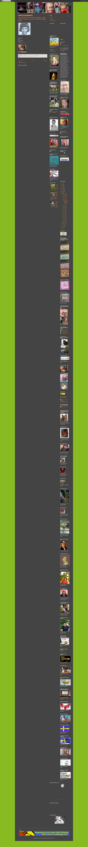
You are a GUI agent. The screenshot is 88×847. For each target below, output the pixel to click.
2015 (62, 185)
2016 (62, 184)
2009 (62, 228)
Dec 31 (64, 195)
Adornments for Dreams (30, 5)
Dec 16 (64, 212)
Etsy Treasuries (53, 20)
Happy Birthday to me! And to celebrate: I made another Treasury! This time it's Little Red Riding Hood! (32, 19)
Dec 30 (64, 196)
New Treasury (34, 56)
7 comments (29, 55)
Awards (52, 18)
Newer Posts (20, 60)
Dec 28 (64, 199)
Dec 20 (64, 209)
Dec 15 (64, 213)
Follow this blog (64, 159)
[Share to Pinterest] (37, 55)
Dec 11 (64, 214)
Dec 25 (64, 206)
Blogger (53, 838)
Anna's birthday (23, 56)
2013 (62, 188)
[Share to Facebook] (36, 55)
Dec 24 (64, 207)
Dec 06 (64, 219)
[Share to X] (35, 55)
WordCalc (63, 651)
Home (33, 60)
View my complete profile (64, 45)
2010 (62, 192)
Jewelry (61, 49)
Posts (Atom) (25, 62)
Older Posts (45, 60)
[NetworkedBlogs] (64, 158)
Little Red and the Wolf (29, 56)
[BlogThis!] (34, 55)
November (64, 222)
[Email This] (33, 55)
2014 (62, 187)
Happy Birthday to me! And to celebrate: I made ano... (66, 202)
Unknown (23, 55)
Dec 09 (64, 216)
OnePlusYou (66, 401)
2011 (62, 191)
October (63, 223)
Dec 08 (64, 217)
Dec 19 (64, 210)
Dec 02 (64, 220)
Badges (52, 19)
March (63, 226)
